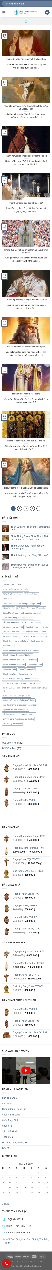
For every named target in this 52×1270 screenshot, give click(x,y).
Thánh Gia (7, 1137)
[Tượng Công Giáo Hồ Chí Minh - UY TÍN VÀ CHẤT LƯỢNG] (26, 12)
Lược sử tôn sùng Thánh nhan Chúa (17, 617)
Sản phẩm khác (10, 1131)
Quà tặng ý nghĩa (11, 742)
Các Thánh (7, 1103)
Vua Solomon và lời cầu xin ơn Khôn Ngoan (25, 346)
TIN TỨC (24, 1262)
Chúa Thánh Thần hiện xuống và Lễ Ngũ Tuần (21, 603)
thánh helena (8, 646)
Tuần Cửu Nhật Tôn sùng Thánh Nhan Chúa (26, 59)
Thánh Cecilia (29, 636)
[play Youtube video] (26, 1070)
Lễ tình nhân (35, 622)
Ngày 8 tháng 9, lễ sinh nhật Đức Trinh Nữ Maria (26, 488)
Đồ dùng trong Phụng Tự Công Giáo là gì (19, 714)
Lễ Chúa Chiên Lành (11, 622)
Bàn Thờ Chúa (9, 1098)
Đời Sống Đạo (9, 748)
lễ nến (24, 622)
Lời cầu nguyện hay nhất (13, 627)
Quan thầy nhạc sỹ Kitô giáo (36, 627)
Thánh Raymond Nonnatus (14, 664)
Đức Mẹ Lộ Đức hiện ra (12, 724)
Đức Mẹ (6, 1148)
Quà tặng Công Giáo (11, 632)
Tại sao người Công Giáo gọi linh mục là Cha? (26, 299)
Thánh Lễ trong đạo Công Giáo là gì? (26, 203)
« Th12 (5, 1204)
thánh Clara (42, 636)
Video (32, 1262)
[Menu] (4, 12)
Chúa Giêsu (7, 599)
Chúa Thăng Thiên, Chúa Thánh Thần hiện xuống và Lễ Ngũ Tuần (26, 107)
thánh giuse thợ (37, 641)
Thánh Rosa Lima (34, 664)
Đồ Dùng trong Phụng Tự (15, 1142)
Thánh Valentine (9, 674)
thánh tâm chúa (9, 669)
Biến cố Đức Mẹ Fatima (12, 594)
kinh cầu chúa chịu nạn (30, 613)
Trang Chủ (13, 1262)
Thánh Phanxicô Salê (11, 660)
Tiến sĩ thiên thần (26, 674)
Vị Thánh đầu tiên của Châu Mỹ (15, 710)
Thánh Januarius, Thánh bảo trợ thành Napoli (26, 156)
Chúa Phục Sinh (10, 1120)
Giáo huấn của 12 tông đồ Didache (31, 608)
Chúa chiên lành (31, 594)
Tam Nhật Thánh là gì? (12, 636)
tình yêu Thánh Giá (10, 683)
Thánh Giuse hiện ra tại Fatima (26, 394)
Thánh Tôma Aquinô (26, 669)
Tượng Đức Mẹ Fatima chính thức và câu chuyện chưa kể (26, 251)
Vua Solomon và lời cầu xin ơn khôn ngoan (20, 705)
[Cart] (47, 12)
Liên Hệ (40, 1262)
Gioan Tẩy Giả (8, 608)
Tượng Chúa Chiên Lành (30, 683)
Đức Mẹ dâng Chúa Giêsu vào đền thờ (18, 719)
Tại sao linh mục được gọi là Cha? (16, 695)
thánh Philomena (30, 660)
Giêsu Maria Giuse (10, 613)
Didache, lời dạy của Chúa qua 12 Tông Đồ (26, 441)
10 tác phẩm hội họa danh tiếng (15, 589)
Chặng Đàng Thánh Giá (14, 1109)
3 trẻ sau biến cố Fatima (13, 585)
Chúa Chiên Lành (11, 1114)
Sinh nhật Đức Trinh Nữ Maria (34, 632)
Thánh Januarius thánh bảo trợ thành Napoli (21, 650)
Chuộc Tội (7, 1125)
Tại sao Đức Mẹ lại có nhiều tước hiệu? (19, 700)
